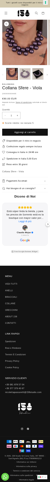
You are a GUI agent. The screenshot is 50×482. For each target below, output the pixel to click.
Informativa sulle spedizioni (21, 475)
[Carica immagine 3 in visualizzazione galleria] (38, 74)
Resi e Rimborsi (13, 348)
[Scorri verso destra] (47, 75)
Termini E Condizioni (15, 354)
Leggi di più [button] (25, 221)
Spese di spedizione (24, 102)
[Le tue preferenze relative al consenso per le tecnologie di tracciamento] (45, 2)
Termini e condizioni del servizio (26, 471)
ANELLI (9, 290)
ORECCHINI (11, 310)
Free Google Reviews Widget (26, 251)
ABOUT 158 (11, 316)
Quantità (6, 109)
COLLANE (10, 303)
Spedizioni (10, 341)
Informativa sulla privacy (26, 466)
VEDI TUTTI (11, 284)
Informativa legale (26, 480)
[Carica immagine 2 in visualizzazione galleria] (25, 74)
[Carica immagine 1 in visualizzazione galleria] (12, 74)
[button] (6, 13)
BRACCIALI (11, 297)
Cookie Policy (12, 367)
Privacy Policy (12, 361)
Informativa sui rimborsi (26, 462)
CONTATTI (10, 323)
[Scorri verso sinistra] (3, 75)
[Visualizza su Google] (25, 227)
